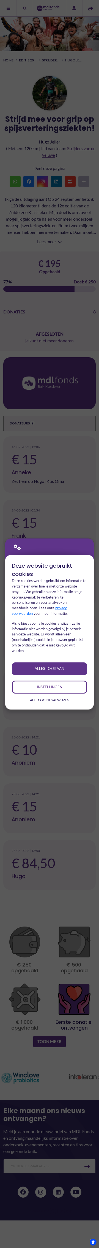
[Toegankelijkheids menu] (93, 1242)
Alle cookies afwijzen (49, 700)
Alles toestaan (49, 668)
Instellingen (49, 687)
